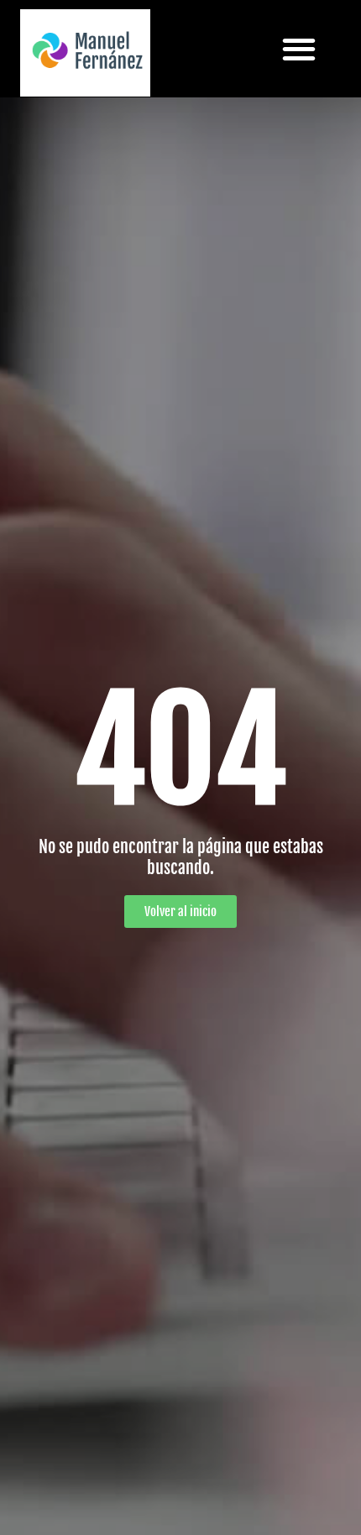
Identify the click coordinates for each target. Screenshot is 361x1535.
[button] (299, 48)
